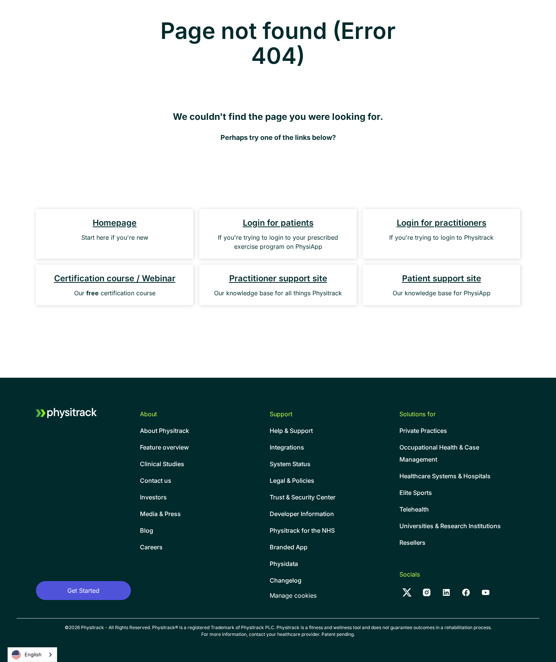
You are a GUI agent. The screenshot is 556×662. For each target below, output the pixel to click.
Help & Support (291, 430)
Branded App (289, 547)
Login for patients (278, 223)
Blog (146, 530)
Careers (151, 547)
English (33, 654)
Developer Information (302, 514)
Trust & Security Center (302, 497)
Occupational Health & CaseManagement (439, 453)
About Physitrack (164, 430)
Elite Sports (415, 492)
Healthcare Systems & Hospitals (445, 476)
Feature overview (164, 447)
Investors (153, 497)
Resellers (412, 542)
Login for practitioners (441, 223)
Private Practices (423, 430)
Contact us (155, 480)
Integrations (287, 447)
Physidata (284, 563)
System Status (290, 464)
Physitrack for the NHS (302, 530)
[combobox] (32, 654)
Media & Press (160, 514)
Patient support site (441, 278)
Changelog (285, 580)
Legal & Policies (292, 480)
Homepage (115, 223)
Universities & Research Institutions (450, 526)
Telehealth (414, 509)
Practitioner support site (278, 278)
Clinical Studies (162, 464)
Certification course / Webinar (114, 278)
